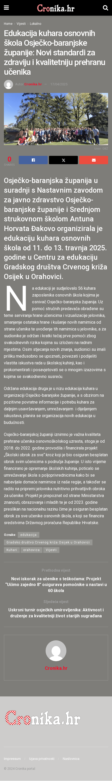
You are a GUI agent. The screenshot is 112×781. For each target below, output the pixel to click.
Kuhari (12, 550)
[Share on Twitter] (63, 160)
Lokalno (35, 24)
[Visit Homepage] (55, 8)
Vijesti (21, 24)
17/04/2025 (58, 84)
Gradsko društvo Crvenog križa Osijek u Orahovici (48, 542)
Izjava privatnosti (41, 759)
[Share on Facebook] (33, 160)
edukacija (28, 535)
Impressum (12, 759)
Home (8, 24)
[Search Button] (105, 8)
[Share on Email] (93, 160)
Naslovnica (71, 759)
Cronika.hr (33, 84)
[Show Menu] (6, 8)
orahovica (31, 550)
